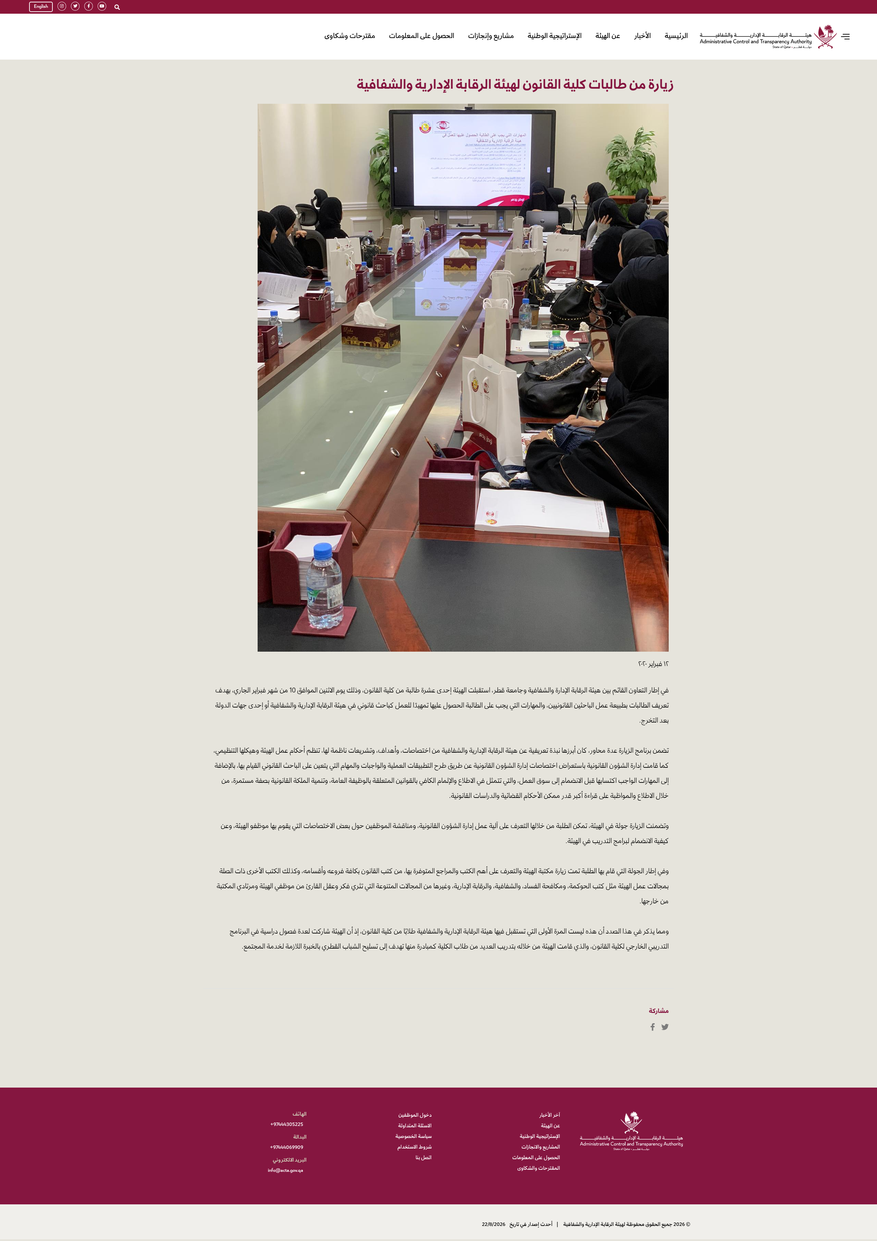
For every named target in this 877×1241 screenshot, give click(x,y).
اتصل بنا (424, 1158)
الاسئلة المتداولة (415, 1126)
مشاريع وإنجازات (491, 36)
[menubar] (504, 36)
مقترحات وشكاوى (349, 36)
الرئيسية (676, 36)
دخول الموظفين (415, 1115)
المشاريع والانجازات (540, 1147)
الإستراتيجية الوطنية (555, 36)
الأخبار (642, 36)
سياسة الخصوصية (413, 1136)
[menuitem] (676, 36)
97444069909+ (286, 1147)
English (41, 6)
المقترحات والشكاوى (538, 1168)
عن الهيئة (607, 36)
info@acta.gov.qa (285, 1170)
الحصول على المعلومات (421, 36)
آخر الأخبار (549, 1115)
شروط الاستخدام (414, 1147)
